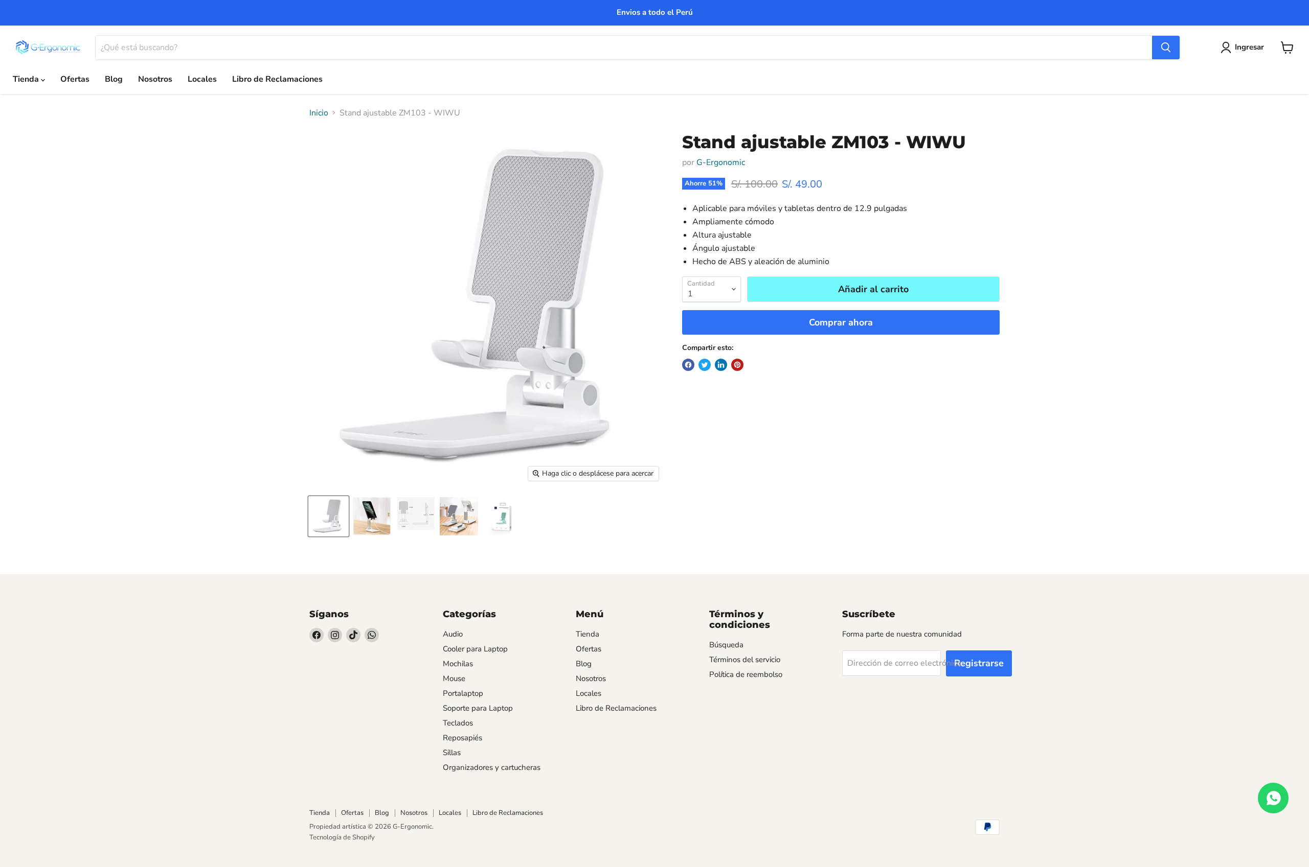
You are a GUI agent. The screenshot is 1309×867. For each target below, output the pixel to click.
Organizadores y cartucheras (491, 767)
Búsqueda (726, 645)
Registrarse (979, 663)
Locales (202, 79)
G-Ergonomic (720, 162)
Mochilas (458, 664)
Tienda (27, 79)
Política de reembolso (745, 674)
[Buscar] (1166, 47)
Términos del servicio (744, 659)
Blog (114, 79)
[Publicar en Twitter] (704, 365)
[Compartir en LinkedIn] (721, 365)
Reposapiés (462, 738)
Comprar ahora (841, 322)
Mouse (454, 678)
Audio (453, 634)
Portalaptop (463, 693)
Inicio (318, 113)
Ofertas (74, 79)
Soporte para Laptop (478, 708)
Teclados (458, 723)
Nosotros (155, 79)
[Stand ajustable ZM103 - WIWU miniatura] (328, 516)
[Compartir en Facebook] (688, 365)
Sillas (452, 752)
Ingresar (1249, 47)
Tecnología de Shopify (342, 837)
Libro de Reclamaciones (277, 79)
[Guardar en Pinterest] (737, 365)
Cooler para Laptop (475, 649)
